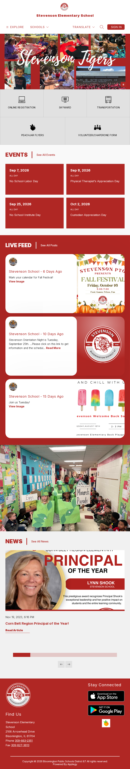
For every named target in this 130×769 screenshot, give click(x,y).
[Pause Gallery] (123, 84)
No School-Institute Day (25, 215)
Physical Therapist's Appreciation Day (95, 181)
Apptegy (72, 764)
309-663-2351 (24, 740)
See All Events (46, 155)
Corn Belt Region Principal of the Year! (37, 623)
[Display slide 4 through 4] (73, 655)
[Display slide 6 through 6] (108, 655)
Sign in (116, 27)
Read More (53, 348)
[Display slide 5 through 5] (91, 655)
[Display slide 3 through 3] (56, 655)
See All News (39, 541)
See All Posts (49, 245)
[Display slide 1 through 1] (21, 655)
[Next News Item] (68, 664)
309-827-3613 (20, 745)
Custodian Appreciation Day (89, 215)
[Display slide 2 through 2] (39, 655)
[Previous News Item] (61, 664)
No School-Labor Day (24, 181)
